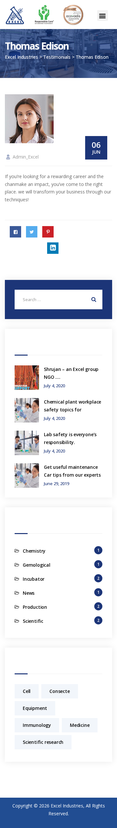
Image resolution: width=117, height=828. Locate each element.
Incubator (34, 579)
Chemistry (34, 551)
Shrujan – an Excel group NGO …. (71, 373)
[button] (102, 15)
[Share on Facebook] (15, 232)
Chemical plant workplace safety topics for (72, 406)
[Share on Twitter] (31, 232)
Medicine (79, 725)
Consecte (59, 691)
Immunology (37, 725)
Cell (27, 691)
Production (35, 607)
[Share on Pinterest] (48, 232)
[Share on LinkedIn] (52, 248)
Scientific (33, 621)
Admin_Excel (26, 157)
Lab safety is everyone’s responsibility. (70, 438)
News (28, 593)
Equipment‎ (35, 708)
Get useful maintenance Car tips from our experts (72, 471)
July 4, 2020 (54, 386)
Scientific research (43, 742)
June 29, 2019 (56, 483)
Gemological (36, 565)
